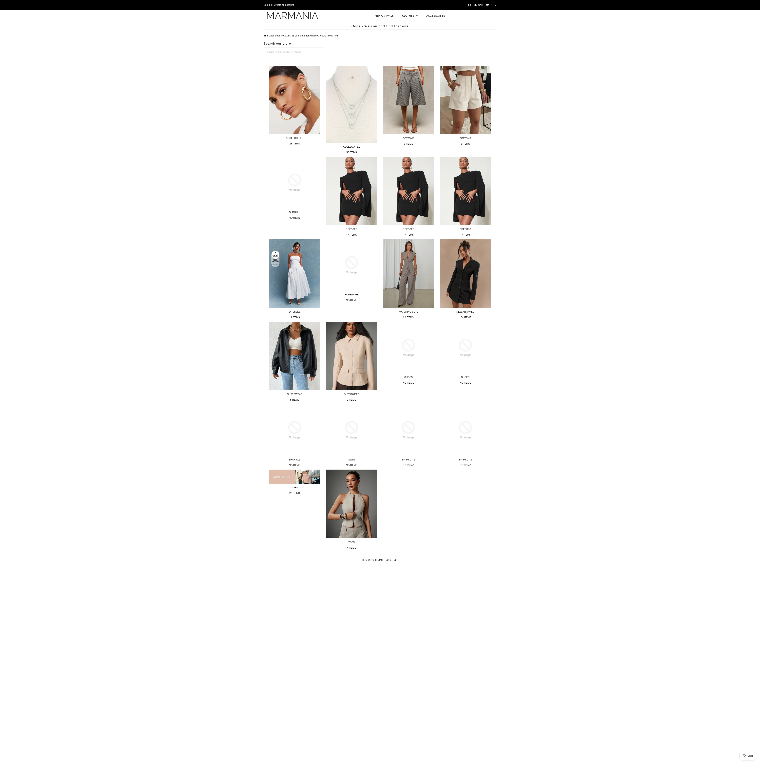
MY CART (483, 5)
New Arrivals (384, 15)
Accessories (435, 15)
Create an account (284, 4)
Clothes (408, 15)
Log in (267, 4)
